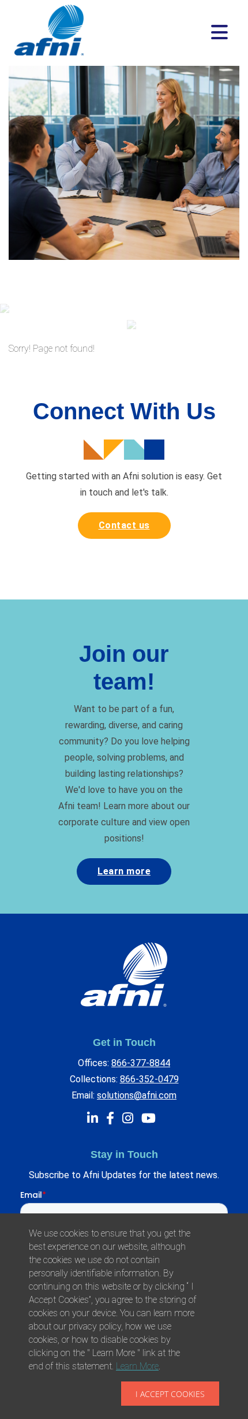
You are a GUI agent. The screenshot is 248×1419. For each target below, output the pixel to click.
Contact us (124, 525)
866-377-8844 (140, 1062)
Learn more (124, 871)
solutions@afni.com (136, 1095)
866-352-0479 (149, 1079)
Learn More (137, 1366)
